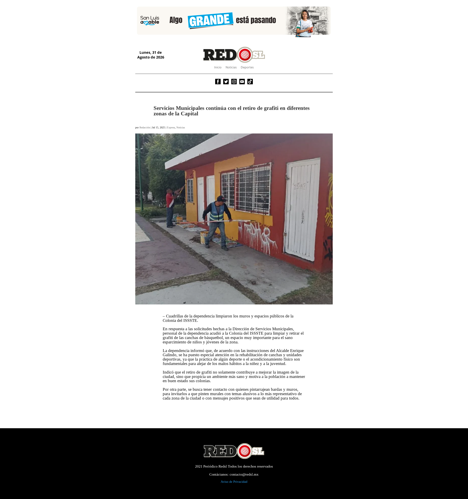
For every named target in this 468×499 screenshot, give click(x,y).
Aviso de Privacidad (234, 481)
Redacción (144, 127)
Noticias (231, 67)
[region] (234, 20)
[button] (141, 21)
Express (171, 127)
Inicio (218, 67)
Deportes (247, 67)
